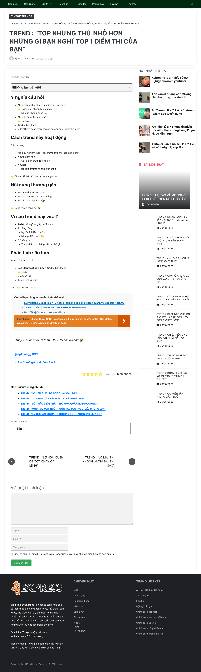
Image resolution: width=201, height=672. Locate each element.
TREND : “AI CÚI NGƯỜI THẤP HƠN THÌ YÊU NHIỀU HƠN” (53, 398)
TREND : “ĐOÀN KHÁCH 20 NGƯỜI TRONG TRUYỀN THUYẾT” (171, 376)
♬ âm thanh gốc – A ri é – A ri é (34, 362)
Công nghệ (30, 3)
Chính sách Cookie (146, 622)
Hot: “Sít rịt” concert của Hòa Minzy (44, 312)
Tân (19, 58)
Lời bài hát (79, 611)
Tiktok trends (80, 617)
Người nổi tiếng (81, 601)
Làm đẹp (82, 3)
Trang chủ (13, 3)
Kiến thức (63, 3)
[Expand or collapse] (129, 87)
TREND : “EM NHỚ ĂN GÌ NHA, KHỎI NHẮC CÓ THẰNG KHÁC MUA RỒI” (61, 413)
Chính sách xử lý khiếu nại (149, 628)
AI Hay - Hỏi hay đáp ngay (149, 589)
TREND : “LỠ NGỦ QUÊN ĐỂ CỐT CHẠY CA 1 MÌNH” (50, 393)
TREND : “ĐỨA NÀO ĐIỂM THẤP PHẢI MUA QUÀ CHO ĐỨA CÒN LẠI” (60, 403)
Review (114, 3)
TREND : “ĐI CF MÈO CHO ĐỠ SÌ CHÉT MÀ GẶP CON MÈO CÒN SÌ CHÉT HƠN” (173, 317)
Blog (76, 589)
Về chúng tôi (142, 595)
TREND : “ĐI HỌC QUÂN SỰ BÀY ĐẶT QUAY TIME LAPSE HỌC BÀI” (172, 219)
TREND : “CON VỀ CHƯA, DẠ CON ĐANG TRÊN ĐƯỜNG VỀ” (172, 278)
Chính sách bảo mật (146, 611)
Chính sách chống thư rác (149, 633)
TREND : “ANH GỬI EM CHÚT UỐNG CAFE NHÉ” (172, 260)
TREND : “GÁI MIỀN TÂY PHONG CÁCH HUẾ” (169, 395)
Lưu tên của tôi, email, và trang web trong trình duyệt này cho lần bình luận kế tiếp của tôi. (64, 553)
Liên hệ (140, 601)
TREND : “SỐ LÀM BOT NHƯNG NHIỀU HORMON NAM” (55, 307)
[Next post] (132, 461)
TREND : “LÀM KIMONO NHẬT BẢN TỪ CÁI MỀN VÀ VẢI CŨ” (173, 298)
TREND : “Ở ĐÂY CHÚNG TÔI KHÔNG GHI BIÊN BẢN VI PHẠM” (172, 240)
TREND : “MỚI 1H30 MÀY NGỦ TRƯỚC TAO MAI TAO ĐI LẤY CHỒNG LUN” (63, 408)
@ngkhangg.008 (26, 354)
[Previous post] (11, 461)
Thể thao (132, 3)
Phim (76, 626)
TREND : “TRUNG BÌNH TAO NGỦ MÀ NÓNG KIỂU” (171, 357)
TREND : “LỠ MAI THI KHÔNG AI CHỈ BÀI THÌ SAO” (98, 461)
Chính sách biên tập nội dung (151, 617)
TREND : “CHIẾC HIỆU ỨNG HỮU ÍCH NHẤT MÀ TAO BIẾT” (171, 337)
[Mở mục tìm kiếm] (192, 4)
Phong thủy (98, 3)
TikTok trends (21, 16)
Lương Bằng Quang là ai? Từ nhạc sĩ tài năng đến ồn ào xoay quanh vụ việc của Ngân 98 (74, 302)
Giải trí (44, 3)
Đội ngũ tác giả (144, 606)
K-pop (77, 622)
